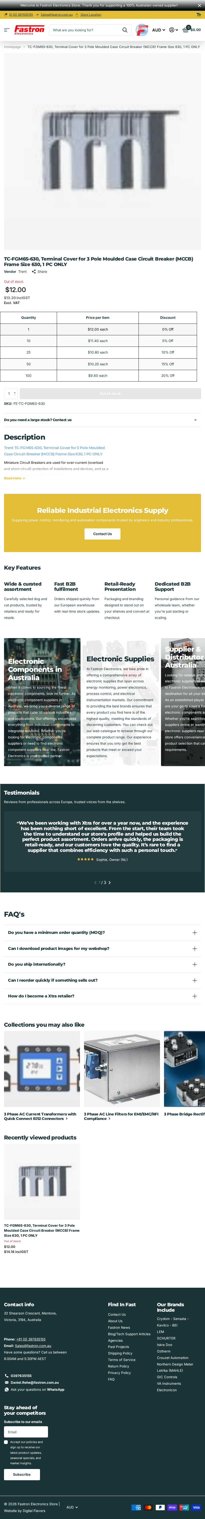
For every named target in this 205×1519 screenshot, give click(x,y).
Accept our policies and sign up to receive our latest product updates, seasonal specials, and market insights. (26, 1452)
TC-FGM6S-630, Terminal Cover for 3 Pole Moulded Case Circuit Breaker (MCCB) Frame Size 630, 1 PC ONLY (42, 1230)
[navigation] (95, 882)
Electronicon (167, 1390)
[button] (16, 390)
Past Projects (118, 1347)
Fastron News (119, 1327)
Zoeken (125, 30)
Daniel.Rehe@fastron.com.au (35, 1382)
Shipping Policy (120, 1353)
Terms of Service (122, 1360)
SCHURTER (166, 1338)
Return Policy (118, 1366)
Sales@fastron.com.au (57, 15)
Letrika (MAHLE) (170, 1370)
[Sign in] (173, 30)
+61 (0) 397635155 (31, 1339)
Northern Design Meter (175, 1364)
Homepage (12, 47)
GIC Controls (167, 1377)
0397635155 (21, 1376)
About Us (115, 1321)
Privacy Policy (119, 1373)
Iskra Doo (164, 1345)
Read (12, 478)
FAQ (111, 1379)
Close (199, 5)
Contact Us (102, 534)
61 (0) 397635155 (21, 15)
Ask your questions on (37, 1389)
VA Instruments (169, 1383)
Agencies (115, 1340)
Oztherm (163, 1351)
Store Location (90, 15)
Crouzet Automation (172, 1358)
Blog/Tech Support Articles (129, 1334)
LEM (160, 1332)
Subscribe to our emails (23, 1422)
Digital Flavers (34, 1511)
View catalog (7, 30)
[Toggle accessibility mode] (198, 15)
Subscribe (22, 1474)
